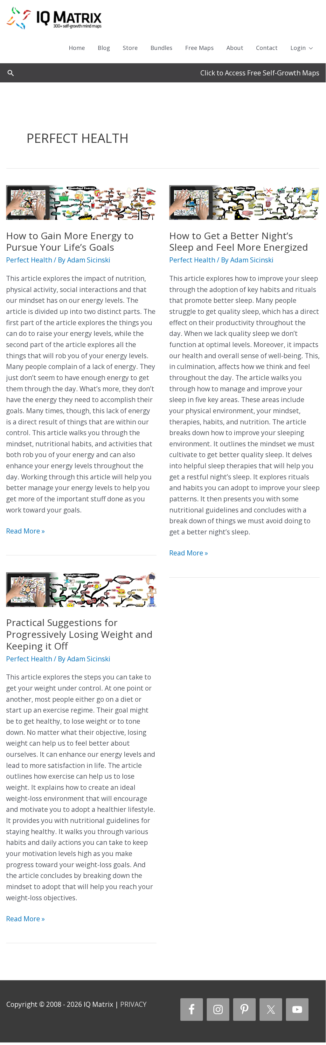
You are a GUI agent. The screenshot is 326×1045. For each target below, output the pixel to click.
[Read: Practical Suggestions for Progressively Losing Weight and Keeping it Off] (81, 588)
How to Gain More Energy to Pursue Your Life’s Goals (70, 241)
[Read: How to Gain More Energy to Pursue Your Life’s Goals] (81, 201)
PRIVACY (133, 1004)
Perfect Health (29, 259)
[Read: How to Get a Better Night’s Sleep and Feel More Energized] (244, 201)
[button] (10, 72)
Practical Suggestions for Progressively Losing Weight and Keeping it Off (79, 634)
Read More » (25, 531)
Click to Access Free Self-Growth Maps (259, 72)
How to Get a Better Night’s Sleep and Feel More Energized (238, 241)
